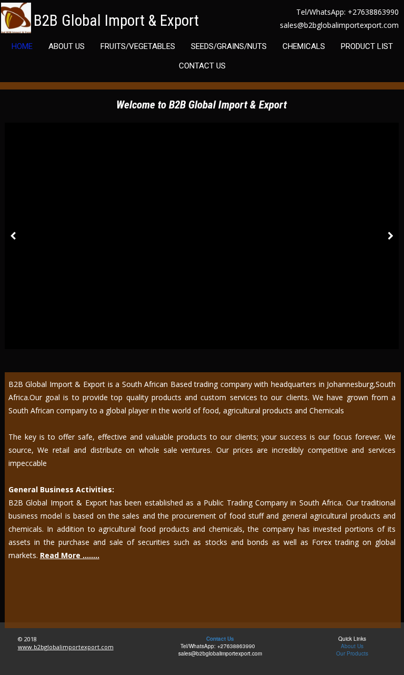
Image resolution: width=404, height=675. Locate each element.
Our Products (352, 653)
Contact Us (202, 66)
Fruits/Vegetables (137, 46)
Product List (367, 46)
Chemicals (303, 46)
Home (22, 46)
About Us (66, 46)
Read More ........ (69, 555)
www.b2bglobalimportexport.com (66, 647)
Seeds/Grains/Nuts (229, 46)
